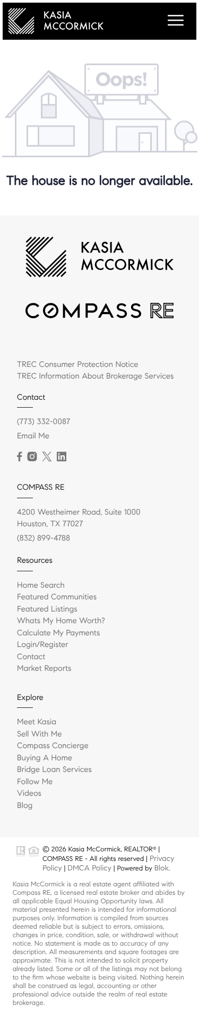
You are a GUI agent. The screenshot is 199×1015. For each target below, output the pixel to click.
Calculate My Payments (58, 633)
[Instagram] (32, 457)
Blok (161, 868)
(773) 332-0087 (43, 422)
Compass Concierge (53, 746)
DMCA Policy (89, 868)
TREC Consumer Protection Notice (78, 365)
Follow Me (35, 782)
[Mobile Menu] (174, 21)
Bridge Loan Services (54, 770)
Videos (29, 793)
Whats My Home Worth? (61, 621)
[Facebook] (19, 457)
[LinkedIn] (61, 457)
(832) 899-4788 (43, 538)
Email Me (33, 436)
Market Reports (44, 668)
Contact (31, 657)
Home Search (41, 585)
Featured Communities (57, 597)
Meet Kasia (36, 722)
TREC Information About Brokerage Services (95, 376)
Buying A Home (44, 758)
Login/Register (42, 645)
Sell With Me (39, 734)
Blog (24, 806)
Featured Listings (47, 609)
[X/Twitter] (46, 457)
